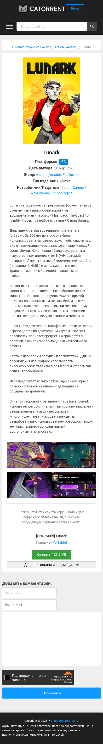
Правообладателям (65, 720)
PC (63, 162)
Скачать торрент (25, 47)
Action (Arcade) (66, 47)
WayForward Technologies (51, 193)
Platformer (71, 175)
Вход (75, 9)
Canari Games (72, 187)
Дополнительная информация (49, 565)
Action (47, 47)
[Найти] (92, 26)
